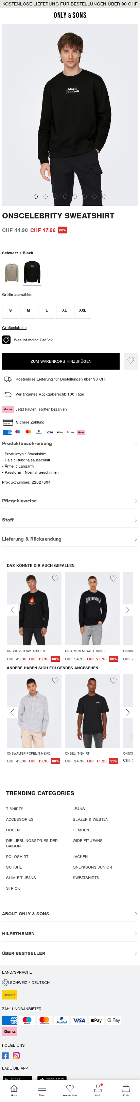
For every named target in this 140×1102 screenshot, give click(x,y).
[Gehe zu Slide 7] (94, 197)
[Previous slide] (12, 610)
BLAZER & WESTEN (90, 819)
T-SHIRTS (14, 809)
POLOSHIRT (17, 856)
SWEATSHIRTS (86, 878)
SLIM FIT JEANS (21, 878)
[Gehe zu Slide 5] (75, 197)
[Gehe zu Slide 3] (55, 197)
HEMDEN (81, 830)
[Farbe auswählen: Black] (32, 273)
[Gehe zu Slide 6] (85, 197)
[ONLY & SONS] (70, 16)
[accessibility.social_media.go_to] (5, 1057)
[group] (34, 617)
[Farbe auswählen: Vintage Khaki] (11, 272)
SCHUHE (14, 867)
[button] (10, 310)
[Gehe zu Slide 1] (36, 197)
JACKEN (80, 856)
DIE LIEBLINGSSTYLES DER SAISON (32, 843)
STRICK (13, 888)
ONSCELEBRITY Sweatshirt (58, 216)
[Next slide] (127, 610)
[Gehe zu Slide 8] (104, 197)
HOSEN (13, 830)
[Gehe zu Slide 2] (45, 197)
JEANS (79, 809)
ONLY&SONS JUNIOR (92, 867)
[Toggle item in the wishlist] (131, 361)
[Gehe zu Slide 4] (65, 197)
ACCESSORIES (20, 819)
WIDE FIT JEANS (88, 840)
